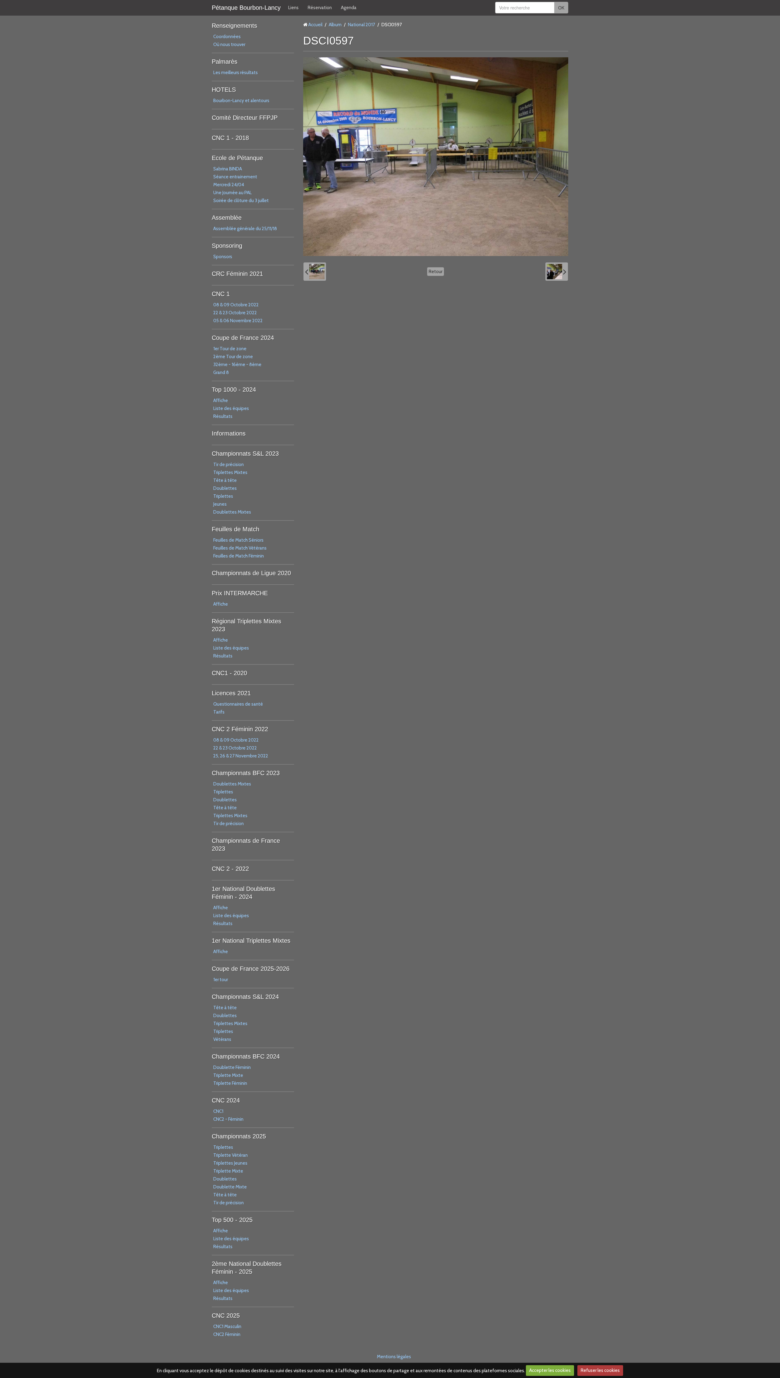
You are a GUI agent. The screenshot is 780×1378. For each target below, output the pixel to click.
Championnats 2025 (239, 1136)
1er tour (220, 979)
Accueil (315, 24)
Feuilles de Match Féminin (238, 556)
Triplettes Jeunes (230, 1163)
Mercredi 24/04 (228, 184)
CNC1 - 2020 (229, 673)
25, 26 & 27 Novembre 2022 (240, 756)
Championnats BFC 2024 (246, 1056)
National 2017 (361, 24)
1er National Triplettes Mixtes (251, 940)
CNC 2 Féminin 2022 (240, 729)
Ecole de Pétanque (237, 158)
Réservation (320, 7)
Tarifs (219, 712)
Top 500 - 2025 (232, 1219)
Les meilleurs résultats (235, 72)
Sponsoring (227, 245)
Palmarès (224, 61)
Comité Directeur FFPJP (245, 117)
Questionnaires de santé (238, 704)
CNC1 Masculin (227, 1326)
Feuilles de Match (235, 529)
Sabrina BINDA (227, 169)
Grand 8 (221, 372)
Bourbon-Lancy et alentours (241, 100)
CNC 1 (221, 293)
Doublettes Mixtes (232, 512)
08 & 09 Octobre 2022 (236, 305)
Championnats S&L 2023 (245, 453)
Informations (229, 433)
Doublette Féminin (232, 1067)
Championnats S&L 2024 (245, 996)
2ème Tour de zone (233, 356)
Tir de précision (228, 464)
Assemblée (227, 217)
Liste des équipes (231, 408)
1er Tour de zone (229, 348)
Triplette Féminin (230, 1083)
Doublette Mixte (230, 1187)
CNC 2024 (226, 1100)
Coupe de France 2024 (243, 337)
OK (561, 8)
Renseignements (234, 25)
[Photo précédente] (314, 271)
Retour (435, 271)
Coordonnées (227, 36)
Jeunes (220, 504)
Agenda (348, 7)
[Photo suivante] (556, 271)
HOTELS (224, 89)
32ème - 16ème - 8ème (237, 364)
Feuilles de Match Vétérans (240, 548)
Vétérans (222, 1039)
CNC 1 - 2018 (230, 137)
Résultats (222, 416)
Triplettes (223, 496)
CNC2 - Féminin (228, 1119)
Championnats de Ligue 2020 (251, 573)
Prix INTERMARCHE (240, 593)
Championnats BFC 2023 (246, 773)
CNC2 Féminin (226, 1334)
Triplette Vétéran (230, 1155)
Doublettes (225, 488)
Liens (293, 7)
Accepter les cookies (550, 1370)
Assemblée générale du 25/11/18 (245, 228)
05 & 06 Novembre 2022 (238, 320)
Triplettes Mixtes (230, 472)
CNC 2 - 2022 (230, 868)
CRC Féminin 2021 (237, 273)
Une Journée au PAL (232, 192)
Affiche (220, 400)
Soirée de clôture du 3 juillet (241, 200)
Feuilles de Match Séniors (238, 540)
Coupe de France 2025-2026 (250, 968)
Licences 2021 (231, 693)
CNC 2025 (226, 1315)
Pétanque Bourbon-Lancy (246, 7)
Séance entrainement (235, 177)
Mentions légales (394, 1356)
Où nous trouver (229, 44)
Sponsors (222, 256)
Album (335, 24)
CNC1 (218, 1111)
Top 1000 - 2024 (234, 389)
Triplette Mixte (228, 1075)
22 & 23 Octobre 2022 (235, 312)
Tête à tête (225, 480)
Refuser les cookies (600, 1370)
